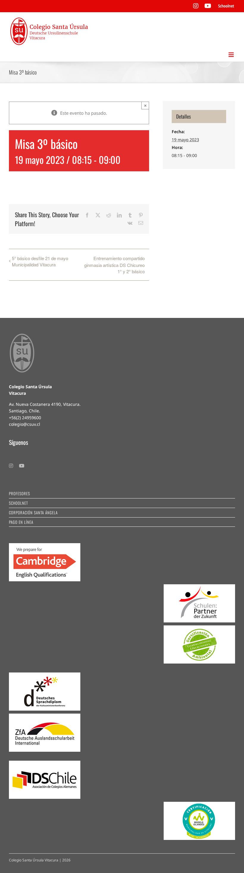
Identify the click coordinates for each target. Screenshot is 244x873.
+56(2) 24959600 (25, 417)
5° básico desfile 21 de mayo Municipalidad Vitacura (40, 261)
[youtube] (21, 465)
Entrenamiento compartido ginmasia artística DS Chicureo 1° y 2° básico (114, 264)
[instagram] (11, 465)
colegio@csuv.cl (24, 424)
